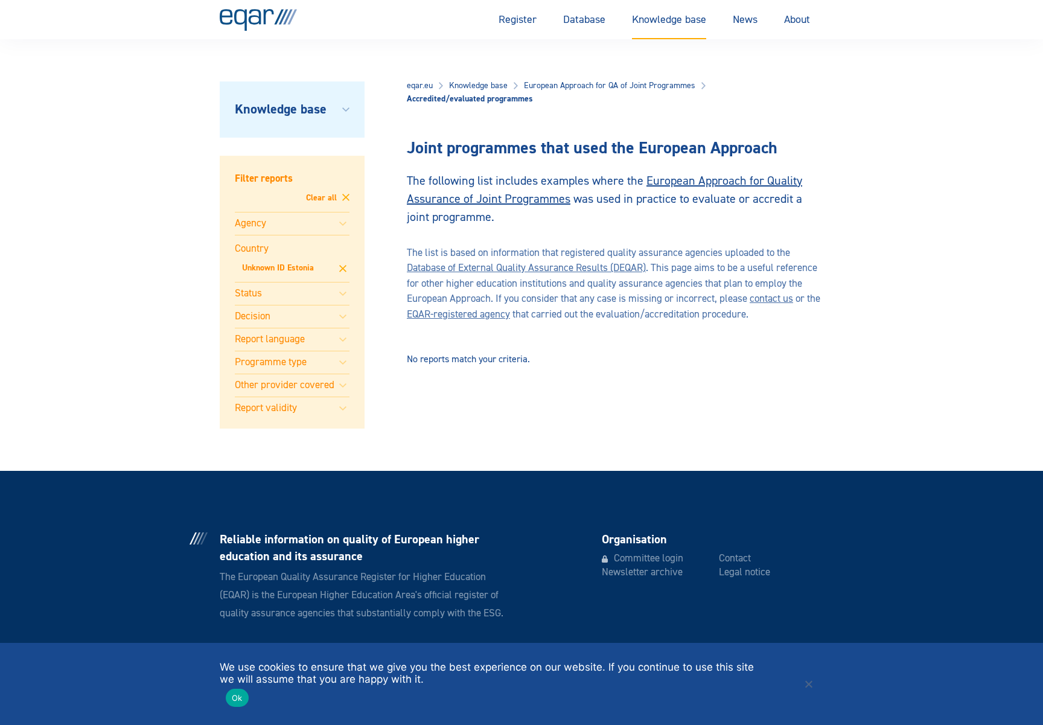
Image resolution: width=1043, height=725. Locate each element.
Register (518, 19)
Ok (237, 698)
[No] (808, 684)
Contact (735, 559)
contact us (771, 299)
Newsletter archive (642, 572)
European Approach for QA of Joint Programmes (609, 85)
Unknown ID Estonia (278, 268)
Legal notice (744, 572)
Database (584, 19)
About (797, 19)
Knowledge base (669, 19)
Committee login (648, 559)
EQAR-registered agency (458, 315)
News (745, 19)
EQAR (258, 20)
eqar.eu (420, 85)
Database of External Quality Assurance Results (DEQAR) (526, 268)
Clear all (322, 198)
